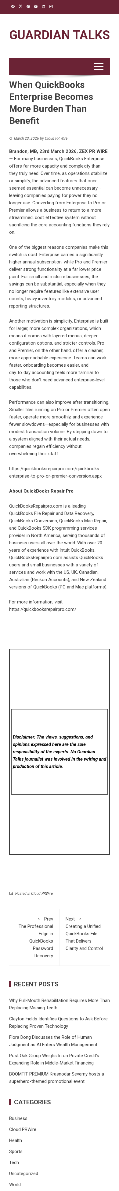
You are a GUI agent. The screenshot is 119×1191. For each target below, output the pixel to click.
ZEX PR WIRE (93, 151)
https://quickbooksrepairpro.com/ (42, 609)
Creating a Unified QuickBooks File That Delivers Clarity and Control (84, 933)
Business (18, 1118)
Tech (14, 1162)
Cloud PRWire (42, 893)
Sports (16, 1151)
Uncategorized (23, 1173)
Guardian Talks (59, 35)
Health (15, 1140)
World (15, 1184)
